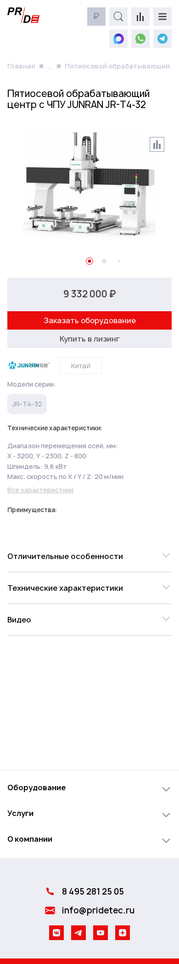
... (50, 66)
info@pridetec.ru (98, 910)
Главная (21, 66)
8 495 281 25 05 (93, 891)
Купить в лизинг (90, 339)
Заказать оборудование (90, 320)
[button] (89, 556)
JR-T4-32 (27, 403)
